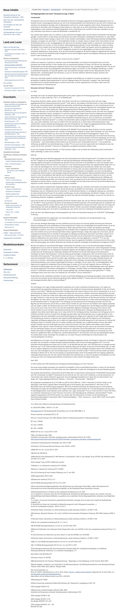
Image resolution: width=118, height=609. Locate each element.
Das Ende (7, 214)
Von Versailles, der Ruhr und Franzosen (16, 222)
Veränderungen (8, 280)
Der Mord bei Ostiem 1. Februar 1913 (15, 90)
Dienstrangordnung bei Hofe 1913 (14, 80)
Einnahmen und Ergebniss (13, 191)
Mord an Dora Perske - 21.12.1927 (14, 235)
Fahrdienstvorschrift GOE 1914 (13, 129)
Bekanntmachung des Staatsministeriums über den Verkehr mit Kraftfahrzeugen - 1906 (16, 75)
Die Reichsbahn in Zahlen (12, 224)
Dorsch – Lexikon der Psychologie (80, 572)
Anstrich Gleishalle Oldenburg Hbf (15, 161)
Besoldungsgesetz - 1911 (12, 121)
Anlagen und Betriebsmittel (13, 189)
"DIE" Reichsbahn (10, 220)
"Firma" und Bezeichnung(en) (13, 164)
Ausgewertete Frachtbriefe (12, 238)
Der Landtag (7, 83)
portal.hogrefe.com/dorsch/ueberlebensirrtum (46, 574)
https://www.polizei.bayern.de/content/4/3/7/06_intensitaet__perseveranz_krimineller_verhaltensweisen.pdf (66, 439)
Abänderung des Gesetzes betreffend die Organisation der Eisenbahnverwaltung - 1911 (15, 125)
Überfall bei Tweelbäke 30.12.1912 (14, 88)
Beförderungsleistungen (12, 194)
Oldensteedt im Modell (10, 252)
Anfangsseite (7, 269)
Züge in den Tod (9, 227)
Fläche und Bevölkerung (11, 47)
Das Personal (8, 201)
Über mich (6, 272)
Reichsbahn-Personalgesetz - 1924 (15, 145)
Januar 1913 (9, 209)
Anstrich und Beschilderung (13, 180)
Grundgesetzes (37, 411)
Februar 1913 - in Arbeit (12, 212)
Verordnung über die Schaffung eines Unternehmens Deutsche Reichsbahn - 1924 (15, 138)
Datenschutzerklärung (10, 277)
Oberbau (7, 175)
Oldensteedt (7, 249)
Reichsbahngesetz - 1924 (12, 142)
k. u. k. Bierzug (8, 258)
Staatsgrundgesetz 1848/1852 (13, 65)
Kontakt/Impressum (9, 275)
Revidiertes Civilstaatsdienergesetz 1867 (16, 71)
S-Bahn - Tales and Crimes (12, 233)
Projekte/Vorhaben (9, 255)
